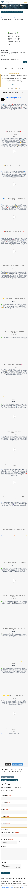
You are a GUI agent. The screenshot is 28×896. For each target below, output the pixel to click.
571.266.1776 (4, 792)
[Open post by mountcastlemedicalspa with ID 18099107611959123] (14, 746)
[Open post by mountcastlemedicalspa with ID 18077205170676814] (14, 417)
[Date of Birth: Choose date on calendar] (18, 842)
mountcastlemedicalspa (13, 105)
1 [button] (8, 88)
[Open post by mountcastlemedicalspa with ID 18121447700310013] (14, 251)
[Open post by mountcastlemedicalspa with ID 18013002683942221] (14, 449)
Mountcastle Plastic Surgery (9, 780)
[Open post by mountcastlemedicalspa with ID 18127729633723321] (14, 713)
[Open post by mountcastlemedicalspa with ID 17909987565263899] (14, 515)
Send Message (5, 872)
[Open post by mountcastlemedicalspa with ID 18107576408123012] (14, 350)
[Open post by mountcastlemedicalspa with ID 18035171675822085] (14, 382)
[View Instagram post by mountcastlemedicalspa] (26, 128)
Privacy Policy (9, 887)
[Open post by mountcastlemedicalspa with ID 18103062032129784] (14, 681)
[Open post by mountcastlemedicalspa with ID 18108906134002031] (14, 482)
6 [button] (15, 88)
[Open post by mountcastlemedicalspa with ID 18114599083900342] (14, 614)
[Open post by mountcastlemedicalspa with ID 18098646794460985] (14, 548)
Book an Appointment (7, 777)
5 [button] (14, 88)
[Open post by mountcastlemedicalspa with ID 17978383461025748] (14, 581)
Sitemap (3, 887)
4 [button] (12, 88)
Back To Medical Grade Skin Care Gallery (12, 11)
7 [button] (16, 88)
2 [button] (10, 88)
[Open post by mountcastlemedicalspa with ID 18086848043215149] (14, 151)
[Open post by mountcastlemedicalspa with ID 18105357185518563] (14, 217)
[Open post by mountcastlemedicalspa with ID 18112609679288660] (14, 117)
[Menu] (25, 2)
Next (25, 62)
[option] (14, 23)
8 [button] (18, 88)
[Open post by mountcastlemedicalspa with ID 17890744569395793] (14, 647)
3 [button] (11, 88)
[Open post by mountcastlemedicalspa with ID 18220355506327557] (14, 284)
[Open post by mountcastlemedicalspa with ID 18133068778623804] (14, 317)
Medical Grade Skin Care (12, 59)
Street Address (4, 829)
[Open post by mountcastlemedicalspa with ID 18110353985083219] (14, 184)
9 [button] (19, 88)
